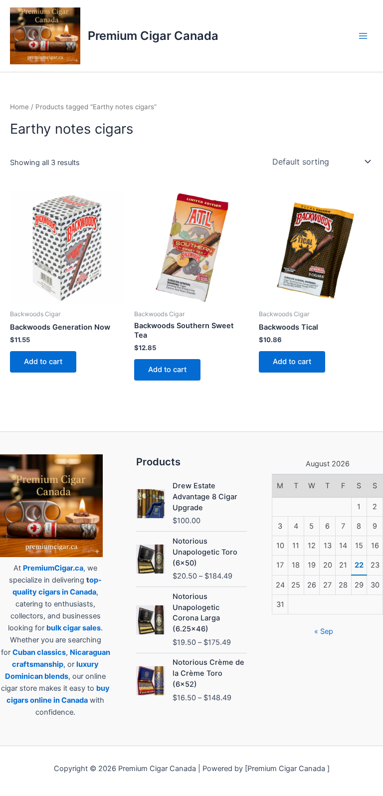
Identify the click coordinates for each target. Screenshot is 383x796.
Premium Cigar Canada (153, 35)
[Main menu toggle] (363, 36)
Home (19, 107)
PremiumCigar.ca (53, 568)
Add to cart (43, 361)
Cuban (23, 652)
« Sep (323, 631)
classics (51, 652)
